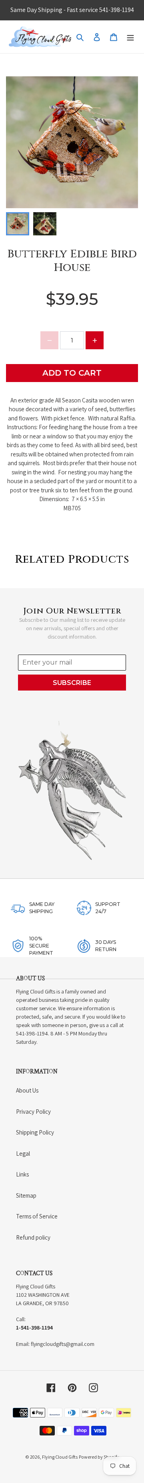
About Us (27, 1090)
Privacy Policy (33, 1111)
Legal (23, 1153)
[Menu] (130, 37)
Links (22, 1174)
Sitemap (26, 1195)
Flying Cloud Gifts (60, 1457)
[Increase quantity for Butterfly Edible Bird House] (95, 340)
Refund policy (33, 1237)
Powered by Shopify (99, 1457)
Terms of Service (37, 1216)
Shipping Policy (35, 1132)
